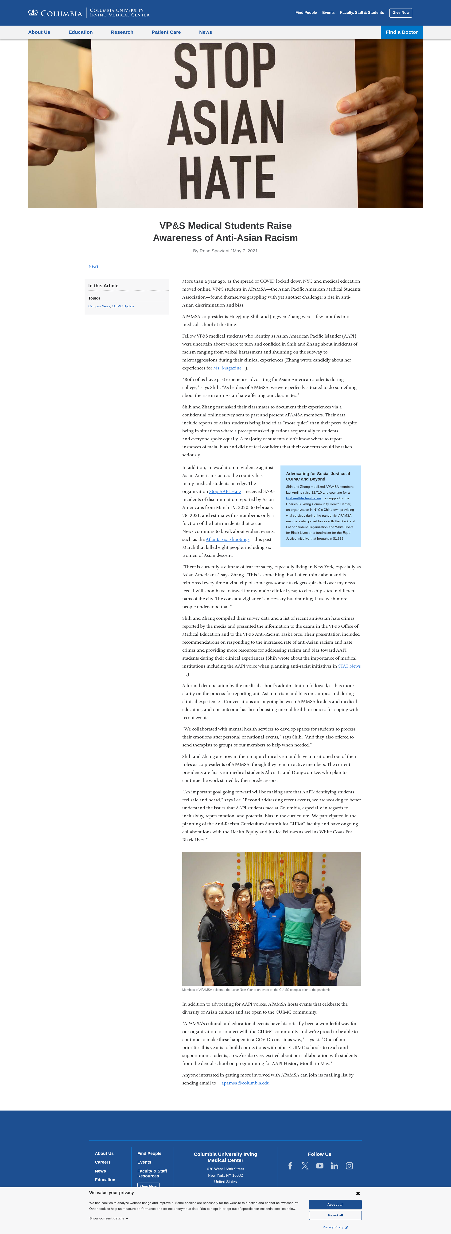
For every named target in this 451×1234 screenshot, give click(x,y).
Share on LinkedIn (355, 266)
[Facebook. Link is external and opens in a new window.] (290, 1166)
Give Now (401, 13)
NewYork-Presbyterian (259, 1126)
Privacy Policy (333, 1227)
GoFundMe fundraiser (305, 498)
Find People (306, 13)
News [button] (205, 32)
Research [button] (122, 32)
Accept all (335, 1204)
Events (328, 13)
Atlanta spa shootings (229, 539)
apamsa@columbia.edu (245, 1083)
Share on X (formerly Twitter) (348, 266)
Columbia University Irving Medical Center (195, 1125)
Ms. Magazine (229, 368)
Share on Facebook (340, 266)
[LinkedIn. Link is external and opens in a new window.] (334, 1166)
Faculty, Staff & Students (362, 13)
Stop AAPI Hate (227, 491)
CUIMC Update (123, 306)
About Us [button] (39, 32)
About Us (104, 1153)
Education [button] (81, 32)
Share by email (363, 266)
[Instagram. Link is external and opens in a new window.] (349, 1166)
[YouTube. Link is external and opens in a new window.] (320, 1166)
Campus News (99, 306)
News (93, 266)
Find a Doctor (402, 32)
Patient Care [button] (166, 32)
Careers (103, 1162)
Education (105, 1179)
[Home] (89, 13)
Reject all (335, 1215)
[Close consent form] (358, 1193)
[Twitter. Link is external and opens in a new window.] (305, 1166)
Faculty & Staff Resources (152, 1174)
